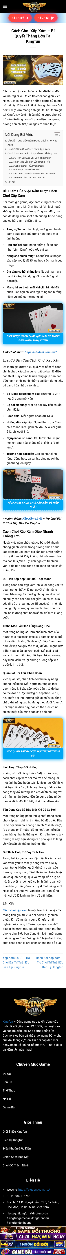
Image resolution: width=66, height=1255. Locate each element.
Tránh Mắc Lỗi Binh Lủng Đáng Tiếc (31, 161)
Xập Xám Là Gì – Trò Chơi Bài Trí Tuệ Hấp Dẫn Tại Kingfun (16, 962)
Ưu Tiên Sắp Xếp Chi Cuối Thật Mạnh (32, 157)
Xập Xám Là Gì (32, 518)
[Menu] (5, 6)
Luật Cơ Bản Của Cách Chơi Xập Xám (29, 149)
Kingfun (8, 1021)
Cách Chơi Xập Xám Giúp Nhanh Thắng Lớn (32, 153)
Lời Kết (11, 181)
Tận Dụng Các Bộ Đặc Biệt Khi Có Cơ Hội (34, 173)
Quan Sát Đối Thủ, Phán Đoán (28, 165)
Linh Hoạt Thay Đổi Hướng (27, 169)
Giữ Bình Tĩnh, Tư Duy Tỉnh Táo (29, 177)
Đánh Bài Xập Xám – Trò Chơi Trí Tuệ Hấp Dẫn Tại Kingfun (49, 962)
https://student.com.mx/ (40, 352)
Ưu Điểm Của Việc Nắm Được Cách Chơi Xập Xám (32, 142)
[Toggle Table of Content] (55, 135)
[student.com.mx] (33, 6)
